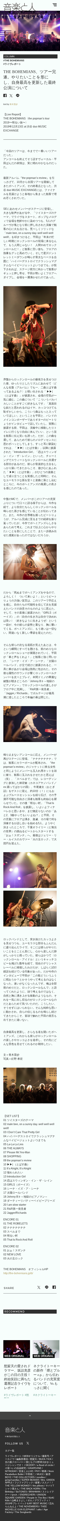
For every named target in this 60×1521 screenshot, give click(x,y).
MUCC (40, 1474)
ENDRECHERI (27, 1494)
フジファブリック (23, 1482)
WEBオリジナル (31, 1456)
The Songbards (23, 1512)
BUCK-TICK (45, 1459)
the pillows (38, 1485)
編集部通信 (22, 1459)
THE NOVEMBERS (29, 1506)
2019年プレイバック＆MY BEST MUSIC (26, 1503)
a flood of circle (45, 1465)
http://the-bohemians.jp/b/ (18, 1273)
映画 (44, 1471)
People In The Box (37, 1497)
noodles (40, 1477)
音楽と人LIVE (26, 1471)
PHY (37, 1471)
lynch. (15, 1494)
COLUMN (9, 56)
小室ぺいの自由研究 (15, 1468)
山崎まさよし (19, 1500)
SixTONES (21, 1491)
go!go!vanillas (12, 1480)
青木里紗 (14, 104)
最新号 (45, 1456)
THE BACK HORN (30, 1488)
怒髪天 (33, 1459)
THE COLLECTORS (23, 1477)
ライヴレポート (13, 1456)
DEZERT (30, 1465)
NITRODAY (11, 1471)
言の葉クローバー (14, 1462)
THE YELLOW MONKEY (18, 1485)
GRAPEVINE (34, 1468)
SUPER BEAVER (30, 1480)
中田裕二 (30, 1474)
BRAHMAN (34, 1491)
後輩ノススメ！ (43, 1482)
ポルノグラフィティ (38, 1500)
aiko (39, 1509)
